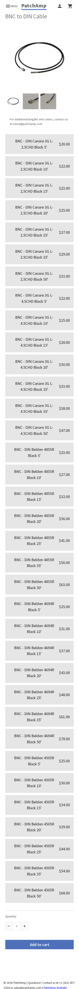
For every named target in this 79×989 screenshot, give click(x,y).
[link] (34, 5)
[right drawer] (70, 6)
